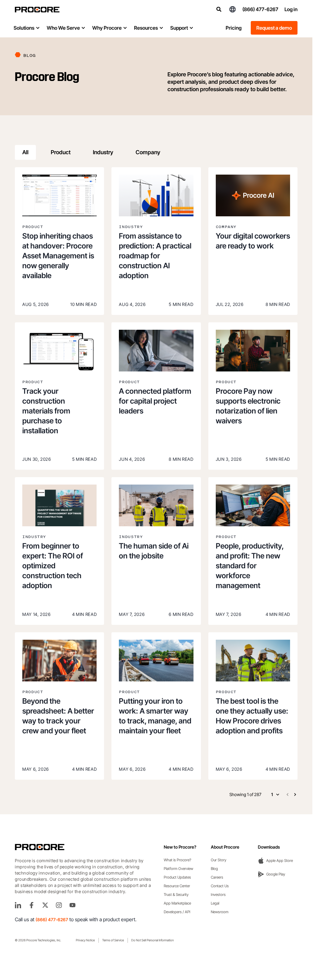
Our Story (218, 860)
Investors (218, 894)
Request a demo (274, 28)
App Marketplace (177, 903)
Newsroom (219, 911)
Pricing (233, 28)
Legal (215, 903)
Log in (290, 9)
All (25, 152)
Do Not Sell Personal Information (152, 940)
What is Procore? (177, 860)
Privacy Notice (85, 940)
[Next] (295, 794)
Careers (217, 877)
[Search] (219, 9)
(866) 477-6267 (260, 9)
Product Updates (177, 877)
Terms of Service (113, 940)
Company (148, 152)
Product (61, 152)
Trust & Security (176, 894)
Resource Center (177, 886)
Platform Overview (178, 868)
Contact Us (220, 886)
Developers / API (177, 911)
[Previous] (287, 794)
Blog (214, 868)
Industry (103, 152)
